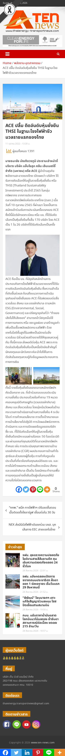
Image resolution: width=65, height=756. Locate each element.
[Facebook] (19, 489)
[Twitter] (26, 489)
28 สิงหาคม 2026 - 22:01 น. (35, 570)
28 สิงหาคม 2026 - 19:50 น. (35, 609)
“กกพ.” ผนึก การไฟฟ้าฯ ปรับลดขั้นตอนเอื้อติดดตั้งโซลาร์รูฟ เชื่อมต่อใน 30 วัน (32, 510)
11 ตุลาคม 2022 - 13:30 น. (17, 143)
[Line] (40, 489)
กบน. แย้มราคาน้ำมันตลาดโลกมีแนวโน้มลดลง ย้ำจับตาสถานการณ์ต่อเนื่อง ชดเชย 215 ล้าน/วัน (40, 621)
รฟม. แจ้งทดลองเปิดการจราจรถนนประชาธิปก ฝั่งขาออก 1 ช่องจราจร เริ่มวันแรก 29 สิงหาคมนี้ (41, 582)
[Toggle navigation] (7, 54)
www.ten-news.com (43, 743)
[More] (47, 489)
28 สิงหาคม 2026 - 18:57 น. (35, 631)
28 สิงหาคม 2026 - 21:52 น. (35, 592)
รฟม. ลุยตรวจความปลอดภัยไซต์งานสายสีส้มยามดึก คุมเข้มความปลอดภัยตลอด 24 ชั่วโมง (41, 560)
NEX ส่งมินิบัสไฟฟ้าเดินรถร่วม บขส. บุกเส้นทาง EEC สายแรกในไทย (32, 527)
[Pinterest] (33, 489)
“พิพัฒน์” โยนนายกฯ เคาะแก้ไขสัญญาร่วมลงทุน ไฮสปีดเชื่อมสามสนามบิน (39, 602)
